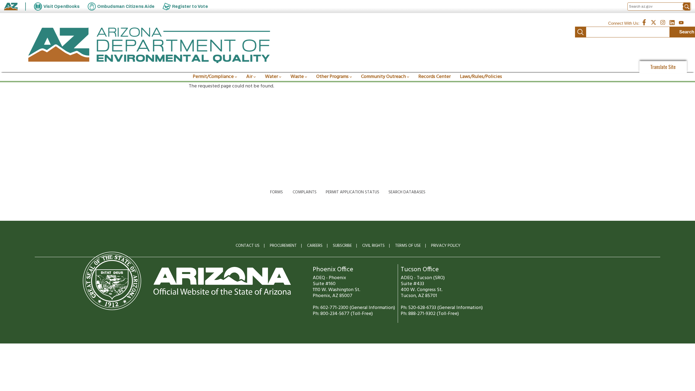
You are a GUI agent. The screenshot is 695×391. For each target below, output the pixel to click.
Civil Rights (373, 245)
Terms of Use (408, 245)
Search (580, 32)
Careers (315, 245)
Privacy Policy (445, 245)
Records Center (434, 77)
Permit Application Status (352, 192)
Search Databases (406, 192)
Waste (297, 77)
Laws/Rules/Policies (481, 77)
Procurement (283, 245)
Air (249, 77)
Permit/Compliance (213, 77)
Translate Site (663, 67)
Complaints (305, 192)
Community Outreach (383, 77)
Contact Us (248, 245)
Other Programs (332, 77)
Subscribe (342, 245)
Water (271, 77)
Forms (276, 192)
